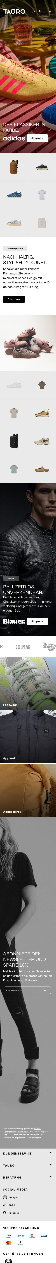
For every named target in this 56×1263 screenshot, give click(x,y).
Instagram (13, 1197)
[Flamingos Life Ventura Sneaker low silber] (14, 223)
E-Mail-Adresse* (14, 990)
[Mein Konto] (40, 12)
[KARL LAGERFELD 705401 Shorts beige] (42, 223)
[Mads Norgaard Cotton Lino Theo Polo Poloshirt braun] (42, 385)
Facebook (13, 1212)
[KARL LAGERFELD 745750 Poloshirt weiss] (42, 195)
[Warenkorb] (45, 10)
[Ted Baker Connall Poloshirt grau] (14, 413)
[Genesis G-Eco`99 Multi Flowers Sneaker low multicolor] (42, 441)
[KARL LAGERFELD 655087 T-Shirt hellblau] (14, 469)
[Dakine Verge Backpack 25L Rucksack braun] (14, 167)
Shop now (37, 138)
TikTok (11, 1205)
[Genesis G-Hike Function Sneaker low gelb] (42, 413)
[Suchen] (33, 12)
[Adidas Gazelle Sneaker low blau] (14, 195)
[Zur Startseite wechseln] (15, 11)
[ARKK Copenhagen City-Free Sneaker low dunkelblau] (42, 167)
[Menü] (50, 12)
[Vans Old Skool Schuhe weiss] (14, 385)
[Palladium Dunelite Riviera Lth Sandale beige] (42, 469)
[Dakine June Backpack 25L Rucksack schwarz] (14, 441)
